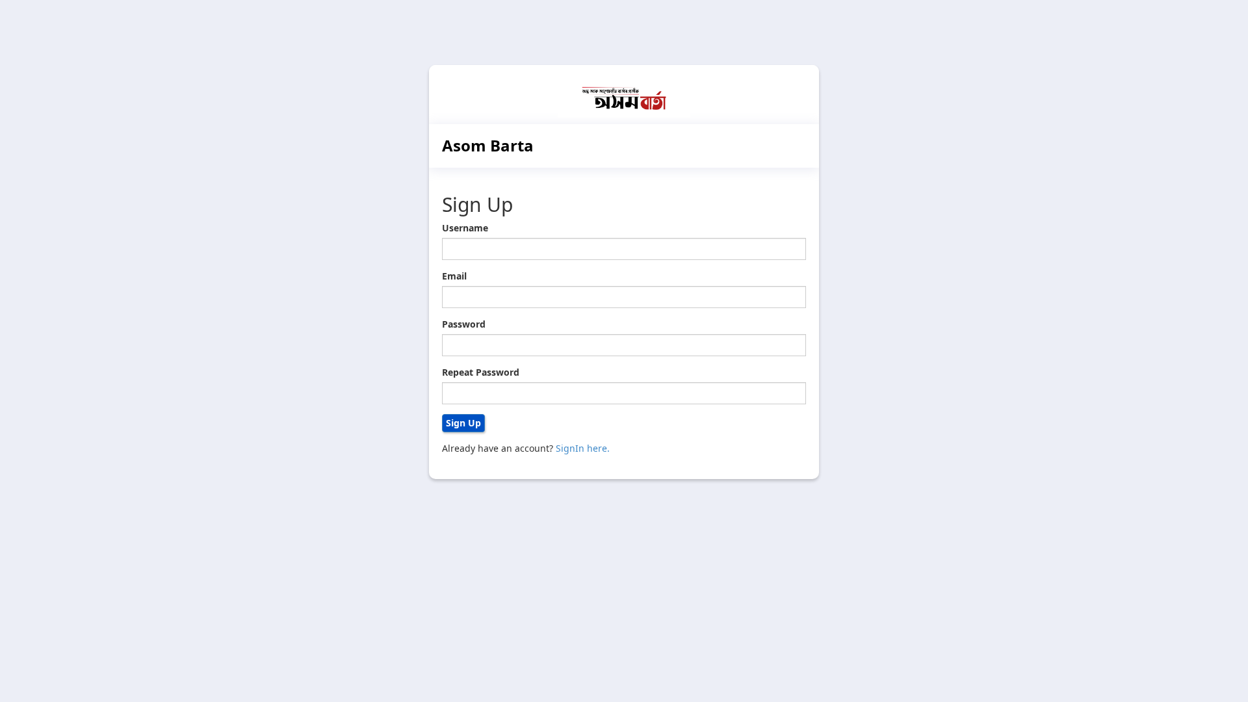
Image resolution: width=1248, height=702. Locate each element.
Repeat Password (480, 372)
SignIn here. (583, 448)
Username (465, 228)
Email (454, 276)
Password (464, 324)
